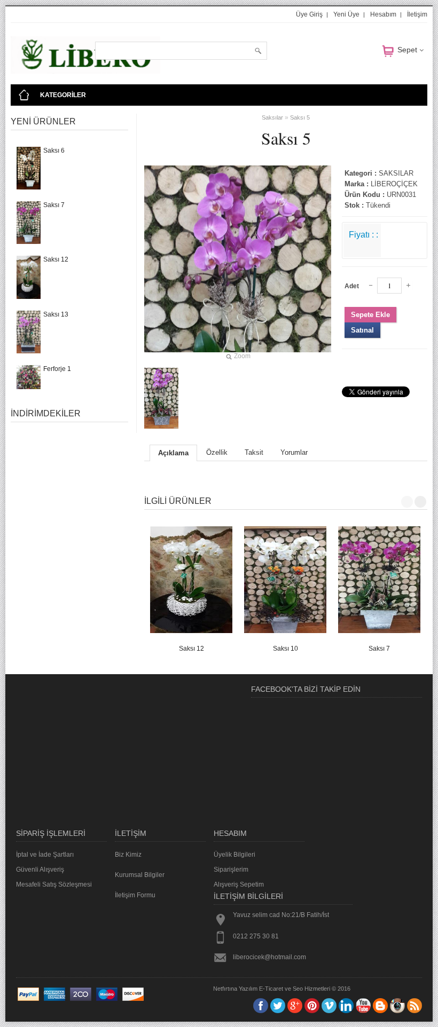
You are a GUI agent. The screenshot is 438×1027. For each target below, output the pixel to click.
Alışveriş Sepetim (239, 884)
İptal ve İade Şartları (45, 854)
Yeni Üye (346, 14)
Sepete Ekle (370, 315)
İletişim (417, 14)
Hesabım (383, 14)
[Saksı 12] (191, 579)
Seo (298, 988)
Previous (407, 502)
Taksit (254, 452)
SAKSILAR (396, 173)
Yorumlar (294, 452)
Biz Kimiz (128, 854)
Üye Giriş (309, 14)
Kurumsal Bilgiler (140, 875)
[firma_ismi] (85, 71)
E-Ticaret (271, 988)
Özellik (217, 452)
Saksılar (272, 117)
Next (420, 502)
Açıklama (173, 453)
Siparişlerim (231, 869)
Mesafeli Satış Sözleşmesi (54, 884)
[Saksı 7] (379, 579)
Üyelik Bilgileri (234, 854)
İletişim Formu (135, 895)
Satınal (362, 330)
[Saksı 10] (285, 579)
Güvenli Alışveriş (40, 869)
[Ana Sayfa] (24, 95)
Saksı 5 (300, 117)
